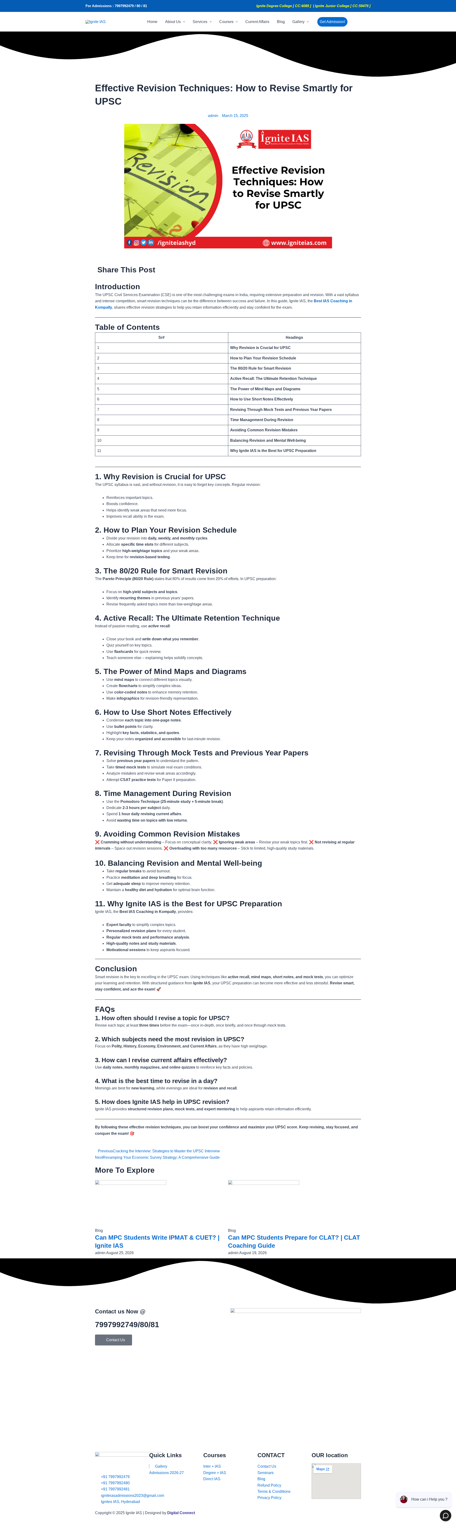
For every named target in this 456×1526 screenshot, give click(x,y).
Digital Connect (181, 1513)
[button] (183, 21)
